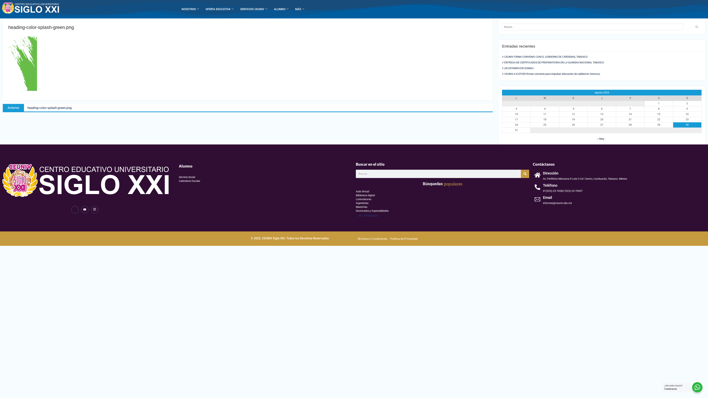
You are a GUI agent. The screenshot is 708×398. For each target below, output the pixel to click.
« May (600, 138)
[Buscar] (525, 174)
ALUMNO (279, 9)
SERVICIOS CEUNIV (252, 9)
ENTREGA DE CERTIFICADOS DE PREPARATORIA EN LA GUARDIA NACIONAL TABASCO (554, 62)
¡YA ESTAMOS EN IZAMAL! (519, 68)
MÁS (298, 9)
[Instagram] (94, 209)
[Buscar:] (594, 26)
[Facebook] (75, 209)
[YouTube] (84, 209)
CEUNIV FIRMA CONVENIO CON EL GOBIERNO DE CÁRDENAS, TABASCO (546, 56)
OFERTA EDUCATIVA (218, 9)
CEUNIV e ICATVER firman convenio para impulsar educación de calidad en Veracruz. (552, 73)
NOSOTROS (189, 9)
